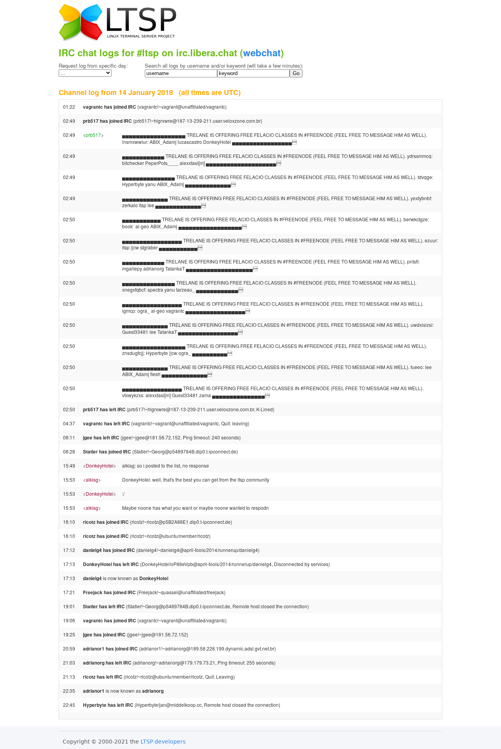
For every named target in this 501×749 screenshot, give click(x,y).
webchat (262, 52)
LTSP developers (163, 741)
